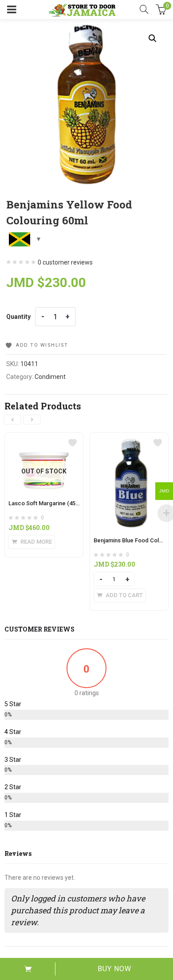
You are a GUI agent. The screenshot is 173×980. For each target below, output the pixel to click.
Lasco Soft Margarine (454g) (46, 503)
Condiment (50, 376)
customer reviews (65, 262)
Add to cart (27, 969)
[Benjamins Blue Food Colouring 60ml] (129, 438)
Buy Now (114, 969)
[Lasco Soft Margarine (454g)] (44, 438)
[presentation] (12, 419)
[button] (153, 38)
